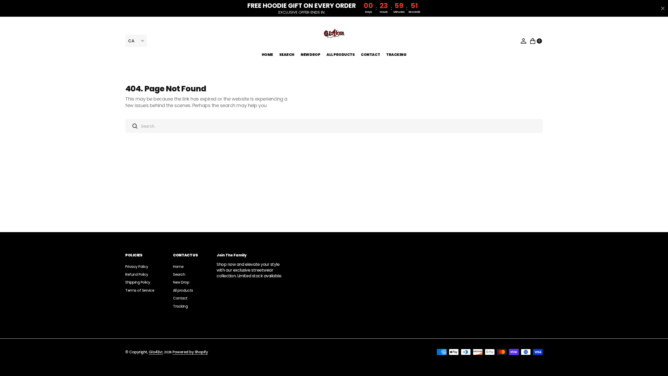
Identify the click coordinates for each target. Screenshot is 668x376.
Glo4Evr (156, 352)
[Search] (135, 126)
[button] (523, 41)
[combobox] (334, 126)
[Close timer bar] (663, 8)
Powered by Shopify (190, 352)
